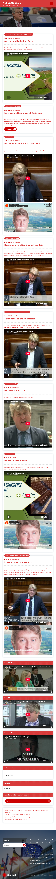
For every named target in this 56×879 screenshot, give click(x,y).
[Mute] (49, 692)
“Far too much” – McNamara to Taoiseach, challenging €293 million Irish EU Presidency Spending (26, 811)
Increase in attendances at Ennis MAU (23, 113)
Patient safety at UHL (15, 390)
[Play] (5, 692)
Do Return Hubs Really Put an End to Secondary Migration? (19, 817)
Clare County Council (18, 327)
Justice (7, 238)
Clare (13, 34)
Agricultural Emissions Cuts (18, 41)
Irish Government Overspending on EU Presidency (17, 814)
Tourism (27, 312)
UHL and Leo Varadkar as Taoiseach (22, 143)
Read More (9, 129)
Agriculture (8, 34)
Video (17, 238)
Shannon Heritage (19, 312)
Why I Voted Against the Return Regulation (16, 819)
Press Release (17, 106)
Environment (19, 34)
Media (25, 34)
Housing (17, 555)
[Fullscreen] (51, 692)
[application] (28, 679)
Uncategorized (9, 136)
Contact (11, 875)
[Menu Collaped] (51, 3)
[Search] (49, 801)
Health (11, 106)
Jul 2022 (7, 38)
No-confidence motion (15, 460)
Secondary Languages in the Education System (16, 816)
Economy (11, 555)
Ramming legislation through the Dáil (23, 245)
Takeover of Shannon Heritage (19, 318)
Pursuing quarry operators (18, 562)
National (30, 34)
